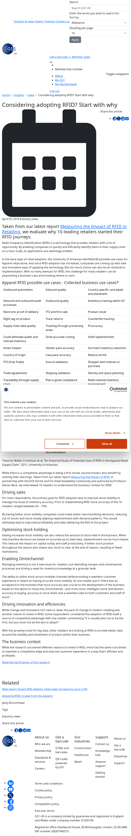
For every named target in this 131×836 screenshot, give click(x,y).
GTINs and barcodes (62, 750)
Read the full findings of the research (26, 662)
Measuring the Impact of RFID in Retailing (64, 228)
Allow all (107, 443)
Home (6, 95)
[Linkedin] (11, 783)
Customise (62, 443)
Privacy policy (43, 797)
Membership (43, 751)
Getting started (100, 775)
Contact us (62, 21)
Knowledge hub (102, 753)
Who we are (42, 744)
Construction (82, 748)
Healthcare (81, 755)
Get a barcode (59, 57)
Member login (80, 57)
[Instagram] (11, 807)
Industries (120, 756)
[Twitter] (11, 795)
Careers (40, 768)
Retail (78, 762)
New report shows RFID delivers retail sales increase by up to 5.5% (44, 689)
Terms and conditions (49, 783)
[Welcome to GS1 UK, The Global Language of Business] (9, 48)
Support (119, 763)
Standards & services (43, 760)
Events (39, 21)
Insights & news (24, 21)
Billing (59, 76)
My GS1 (60, 80)
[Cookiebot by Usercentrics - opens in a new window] (112, 389)
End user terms (45, 811)
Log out (55, 91)
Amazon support (100, 764)
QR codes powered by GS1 (61, 763)
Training (49, 21)
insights (19, 95)
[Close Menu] (51, 62)
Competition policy (47, 804)
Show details (112, 432)
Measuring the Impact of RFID (90, 477)
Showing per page (81, 28)
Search (73, 2)
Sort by (74, 17)
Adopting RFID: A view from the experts (27, 696)
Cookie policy (43, 790)
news (31, 95)
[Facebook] (11, 801)
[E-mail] (127, 118)
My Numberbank (66, 84)
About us (120, 738)
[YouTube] (11, 789)
